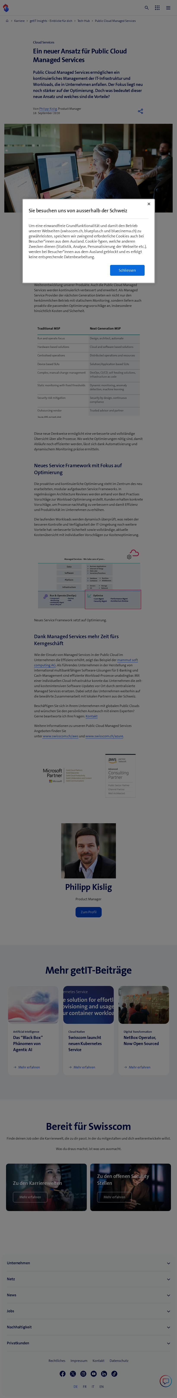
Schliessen (127, 270)
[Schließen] (149, 204)
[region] (88, 241)
